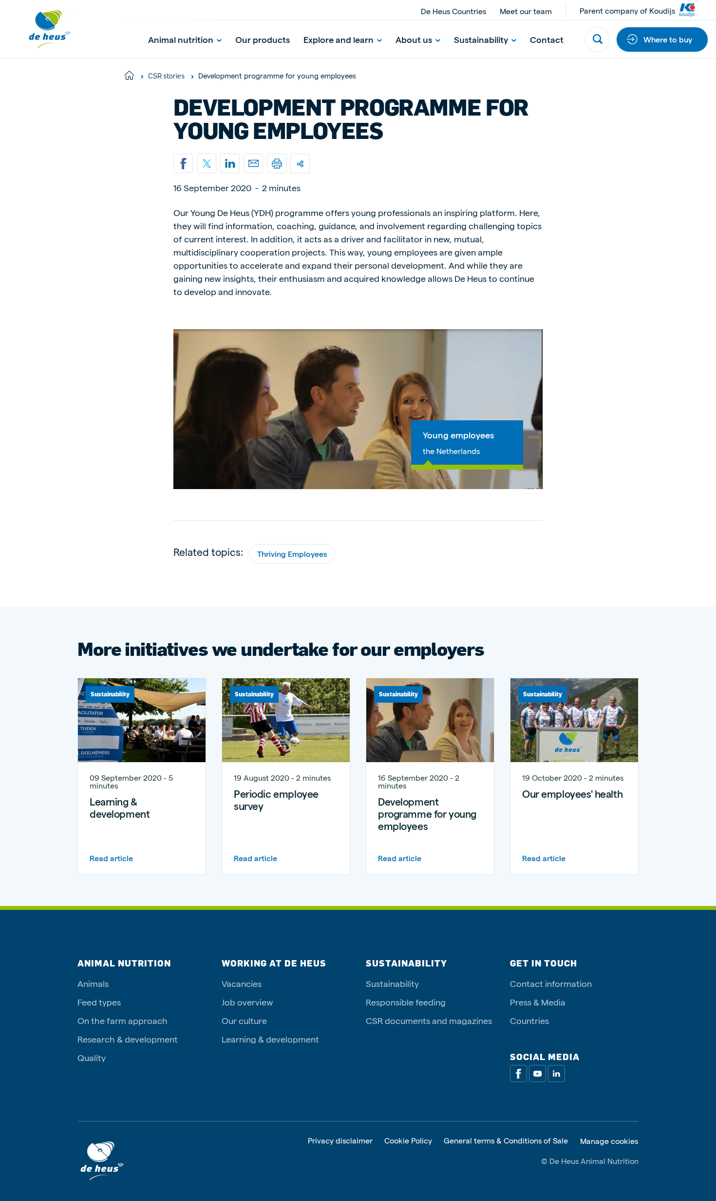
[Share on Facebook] (183, 163)
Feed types (99, 1002)
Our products (262, 39)
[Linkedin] (230, 163)
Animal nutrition (180, 39)
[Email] (253, 163)
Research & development (127, 1039)
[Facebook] (518, 1073)
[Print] (276, 163)
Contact (547, 39)
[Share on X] (206, 163)
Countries (529, 1020)
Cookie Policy (408, 1141)
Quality (91, 1057)
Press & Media (537, 1002)
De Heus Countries (453, 11)
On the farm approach (122, 1020)
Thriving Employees (292, 553)
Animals (93, 983)
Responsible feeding (406, 1002)
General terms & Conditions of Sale (506, 1141)
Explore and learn (338, 39)
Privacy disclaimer (340, 1141)
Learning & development (270, 1039)
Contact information (551, 983)
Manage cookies (609, 1141)
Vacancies (242, 983)
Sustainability (481, 39)
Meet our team (526, 11)
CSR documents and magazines (429, 1020)
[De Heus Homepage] (41, 29)
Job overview (247, 1002)
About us (414, 39)
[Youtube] (537, 1073)
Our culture (244, 1020)
